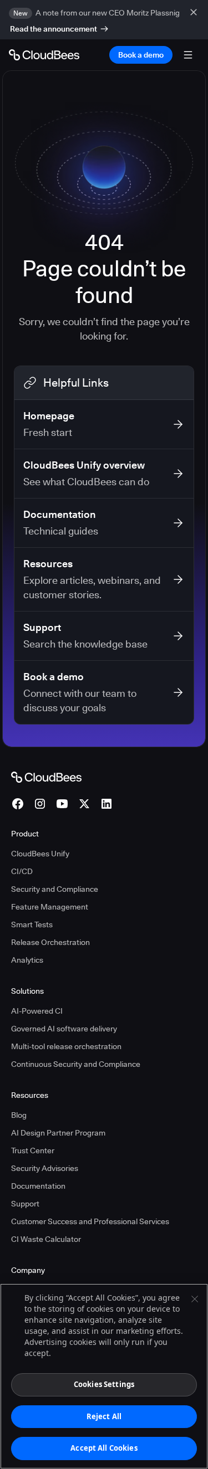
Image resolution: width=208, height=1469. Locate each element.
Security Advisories (44, 1168)
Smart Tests (32, 924)
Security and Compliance (54, 889)
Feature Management (49, 906)
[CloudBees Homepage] (46, 776)
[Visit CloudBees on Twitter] (84, 803)
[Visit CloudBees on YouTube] (62, 803)
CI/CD (22, 871)
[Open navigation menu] (188, 55)
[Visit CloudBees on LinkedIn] (106, 803)
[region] (104, 1376)
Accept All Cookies (103, 1448)
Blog (19, 1115)
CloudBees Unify (40, 853)
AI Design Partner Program (58, 1132)
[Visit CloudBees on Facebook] (17, 803)
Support (25, 1203)
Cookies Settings (104, 1384)
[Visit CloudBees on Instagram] (40, 803)
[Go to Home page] (44, 54)
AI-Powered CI (37, 1010)
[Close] (194, 1299)
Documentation (38, 1186)
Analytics (27, 960)
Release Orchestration (50, 942)
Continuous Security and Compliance (75, 1064)
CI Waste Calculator (46, 1239)
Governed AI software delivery (64, 1028)
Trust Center (32, 1150)
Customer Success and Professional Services (90, 1221)
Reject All (104, 1416)
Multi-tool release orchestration (66, 1046)
